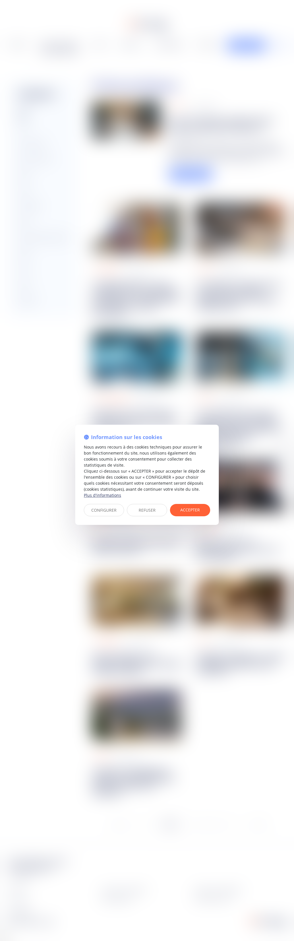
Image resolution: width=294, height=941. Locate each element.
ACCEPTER (190, 510)
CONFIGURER (104, 510)
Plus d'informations (102, 495)
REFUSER (147, 510)
